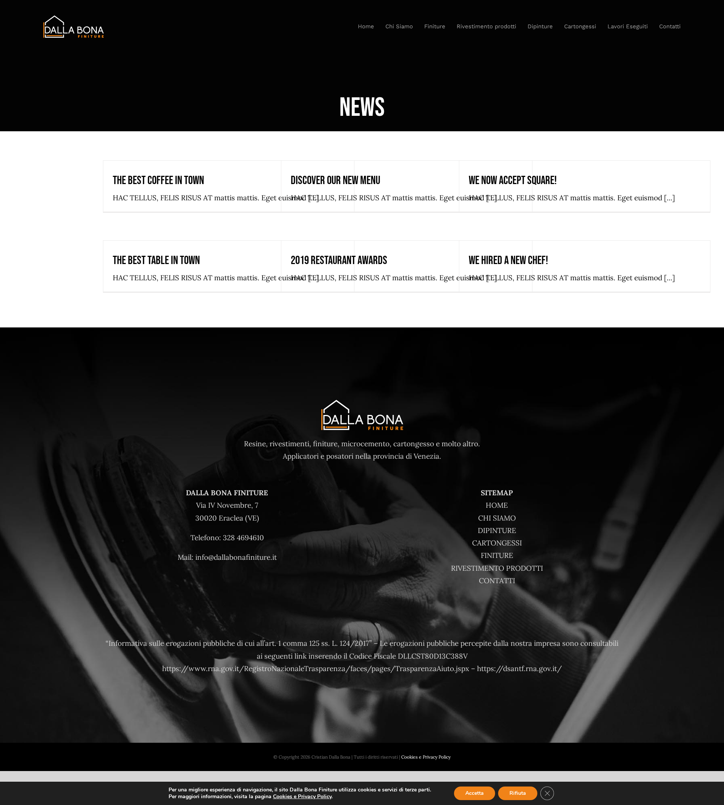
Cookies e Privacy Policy (426, 757)
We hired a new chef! (508, 260)
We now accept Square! (513, 180)
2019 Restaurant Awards (339, 260)
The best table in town (156, 260)
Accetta (474, 793)
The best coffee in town (158, 180)
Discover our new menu (335, 180)
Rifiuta (517, 793)
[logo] (73, 18)
